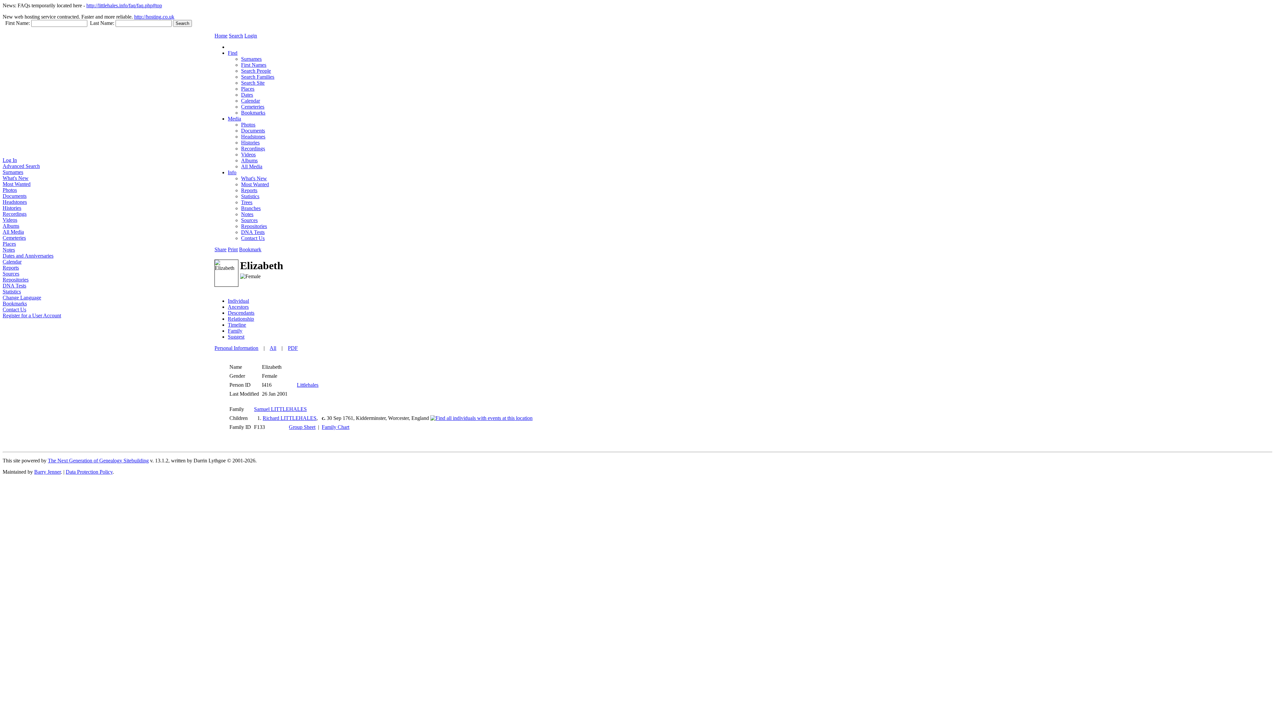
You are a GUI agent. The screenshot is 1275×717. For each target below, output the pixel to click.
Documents (15, 196)
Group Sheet (302, 427)
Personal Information (236, 348)
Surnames (13, 172)
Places (9, 244)
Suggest (236, 337)
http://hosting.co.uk (154, 17)
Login (250, 36)
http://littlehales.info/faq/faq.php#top (124, 5)
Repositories (16, 279)
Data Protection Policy (89, 472)
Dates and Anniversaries (28, 256)
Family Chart (335, 427)
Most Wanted (17, 184)
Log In (10, 160)
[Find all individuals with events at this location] (481, 418)
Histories (12, 208)
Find (232, 53)
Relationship (241, 319)
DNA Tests (14, 285)
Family (235, 331)
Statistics (12, 291)
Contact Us (14, 309)
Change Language (22, 297)
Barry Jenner (47, 472)
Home (220, 36)
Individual (238, 301)
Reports (11, 268)
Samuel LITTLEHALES (280, 409)
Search (236, 36)
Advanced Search (21, 166)
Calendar (12, 262)
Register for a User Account (32, 315)
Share (220, 249)
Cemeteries (14, 238)
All (273, 348)
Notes (9, 250)
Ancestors (238, 307)
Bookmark (250, 249)
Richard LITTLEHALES (289, 418)
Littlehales (307, 385)
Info (232, 172)
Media (234, 118)
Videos (10, 220)
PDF (293, 348)
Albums (11, 226)
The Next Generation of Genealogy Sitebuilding (98, 460)
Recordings (15, 214)
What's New (16, 178)
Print (233, 249)
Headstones (15, 202)
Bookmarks (15, 303)
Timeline (237, 325)
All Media (13, 232)
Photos (10, 190)
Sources (11, 274)
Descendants (241, 313)
